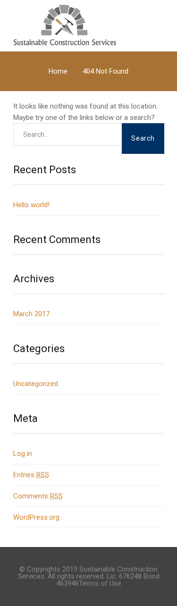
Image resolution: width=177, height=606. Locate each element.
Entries (31, 475)
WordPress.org (36, 517)
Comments (38, 496)
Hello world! (31, 205)
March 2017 (31, 314)
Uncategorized (35, 383)
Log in (22, 453)
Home (58, 71)
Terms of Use (100, 583)
